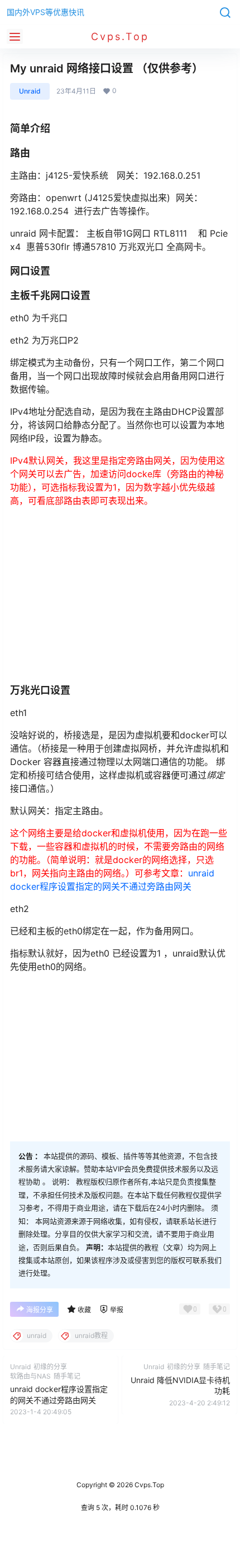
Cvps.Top (148, 1485)
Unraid (30, 91)
